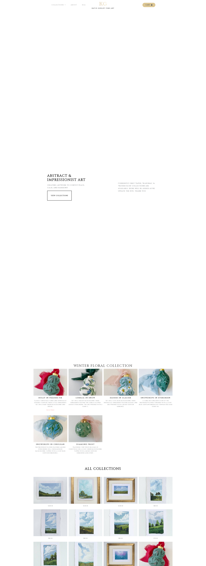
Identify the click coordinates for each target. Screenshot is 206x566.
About (74, 5)
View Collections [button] (59, 196)
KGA (84, 5)
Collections (58, 5)
